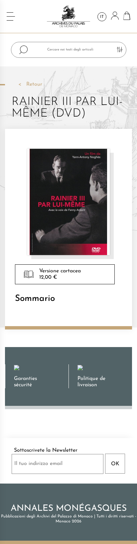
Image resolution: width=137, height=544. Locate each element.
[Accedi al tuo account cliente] (115, 16)
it (102, 17)
